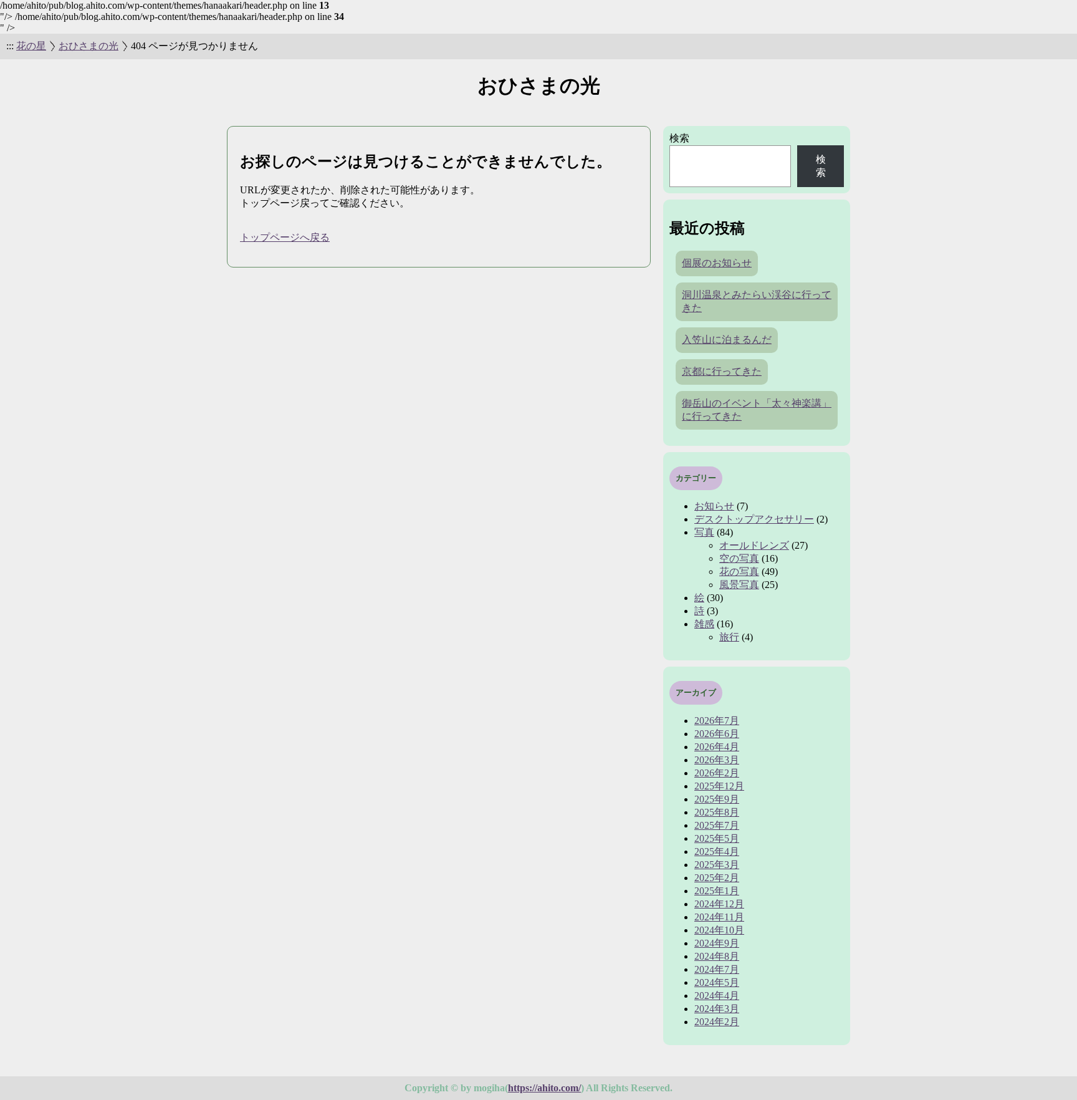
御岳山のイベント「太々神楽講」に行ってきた (756, 410)
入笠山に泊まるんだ (727, 339)
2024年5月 (716, 982)
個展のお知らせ (717, 263)
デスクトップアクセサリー (754, 519)
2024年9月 (716, 943)
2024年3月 (716, 1008)
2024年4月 (716, 995)
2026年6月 (716, 733)
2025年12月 (719, 786)
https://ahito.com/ (544, 1088)
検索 (679, 138)
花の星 (31, 46)
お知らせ (714, 506)
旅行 (729, 637)
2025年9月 (716, 799)
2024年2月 (716, 1021)
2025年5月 (716, 838)
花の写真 (739, 571)
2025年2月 (716, 877)
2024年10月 (719, 930)
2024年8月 (716, 956)
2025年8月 (716, 812)
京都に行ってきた (722, 371)
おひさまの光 (88, 46)
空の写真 (739, 558)
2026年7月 (716, 720)
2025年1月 (716, 890)
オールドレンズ (754, 545)
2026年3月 (716, 760)
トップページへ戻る (285, 237)
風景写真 (739, 584)
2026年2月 (716, 773)
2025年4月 (716, 851)
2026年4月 (716, 746)
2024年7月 (716, 969)
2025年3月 (716, 864)
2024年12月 (719, 904)
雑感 (704, 624)
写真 (704, 532)
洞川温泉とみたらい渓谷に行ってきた (756, 301)
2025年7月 (716, 825)
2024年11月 (719, 917)
